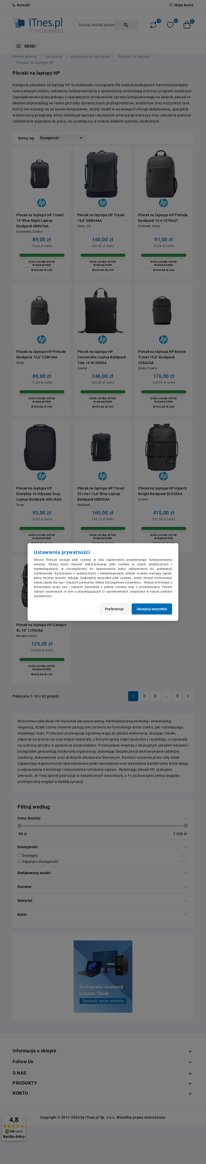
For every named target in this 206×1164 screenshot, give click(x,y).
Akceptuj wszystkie (152, 609)
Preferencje (114, 609)
